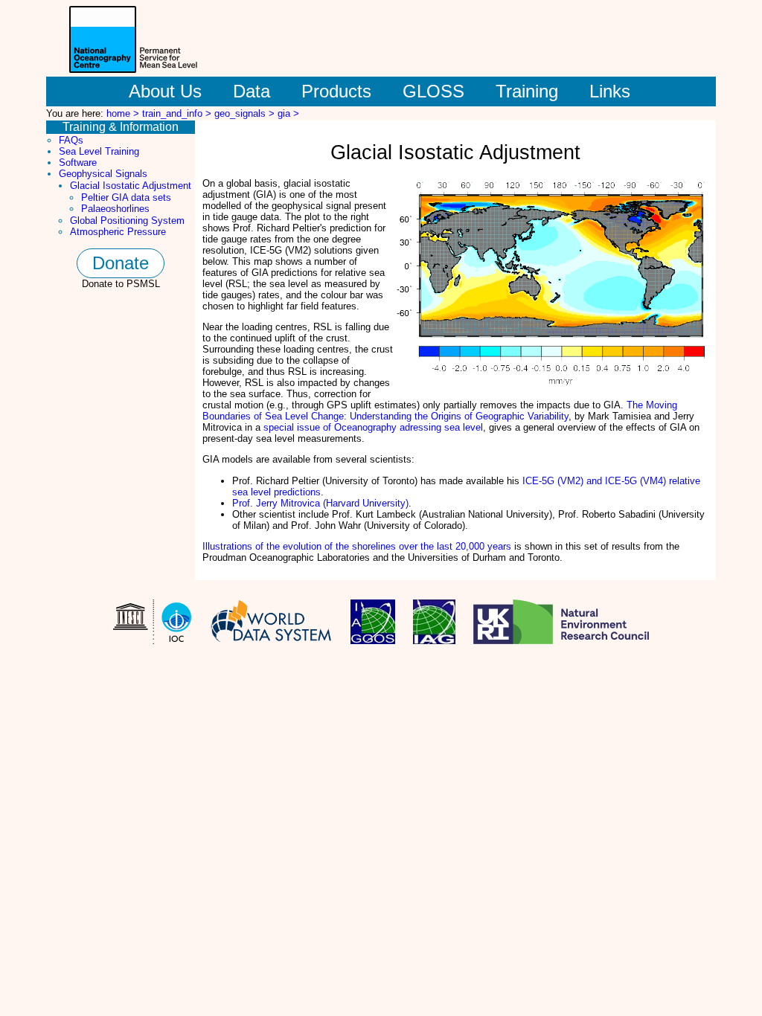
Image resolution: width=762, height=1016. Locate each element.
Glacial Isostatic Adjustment (130, 185)
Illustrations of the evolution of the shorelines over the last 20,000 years (356, 546)
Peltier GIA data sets (126, 197)
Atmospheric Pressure (118, 231)
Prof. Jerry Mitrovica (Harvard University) (320, 503)
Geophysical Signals (103, 173)
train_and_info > (178, 113)
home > (124, 113)
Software (78, 162)
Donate (120, 263)
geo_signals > (246, 113)
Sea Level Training (99, 151)
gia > (288, 113)
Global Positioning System (127, 220)
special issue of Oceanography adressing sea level (373, 427)
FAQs (71, 140)
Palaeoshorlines (115, 208)
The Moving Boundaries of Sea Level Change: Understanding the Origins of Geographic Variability (439, 410)
